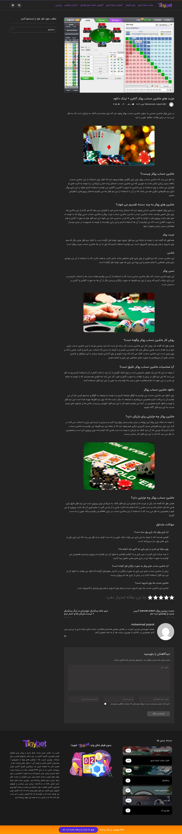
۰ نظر (129, 104)
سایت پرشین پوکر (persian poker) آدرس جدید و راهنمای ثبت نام (154, 614)
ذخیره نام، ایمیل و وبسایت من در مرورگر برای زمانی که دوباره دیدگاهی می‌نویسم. (140, 704)
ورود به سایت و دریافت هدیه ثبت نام (78, 829)
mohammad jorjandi (154, 104)
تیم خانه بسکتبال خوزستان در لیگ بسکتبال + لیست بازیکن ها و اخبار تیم (86, 614)
